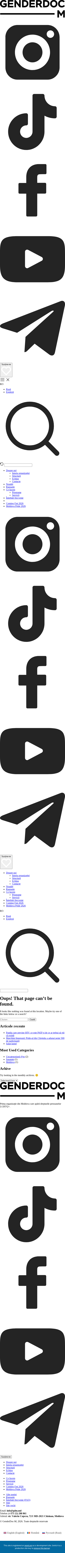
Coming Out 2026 (14, 503)
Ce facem (10, 489)
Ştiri (8, 1502)
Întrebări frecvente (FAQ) (18, 1500)
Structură (16, 476)
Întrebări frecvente (14, 498)
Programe (16, 492)
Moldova (10, 1062)
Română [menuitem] (35, 1532)
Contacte (16, 481)
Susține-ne (6, 1457)
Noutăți (9, 484)
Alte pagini (11, 1494)
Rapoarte (10, 487)
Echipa (15, 478)
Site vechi (10, 1505)
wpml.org (28, 1545)
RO (1, 384)
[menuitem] (14, 1533)
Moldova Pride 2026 (16, 506)
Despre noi (11, 470)
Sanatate (10, 1059)
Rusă (8, 389)
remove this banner (42, 1548)
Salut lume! (11, 1043)
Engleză (10, 392)
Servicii (15, 495)
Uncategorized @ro (15, 1056)
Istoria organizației (21, 473)
